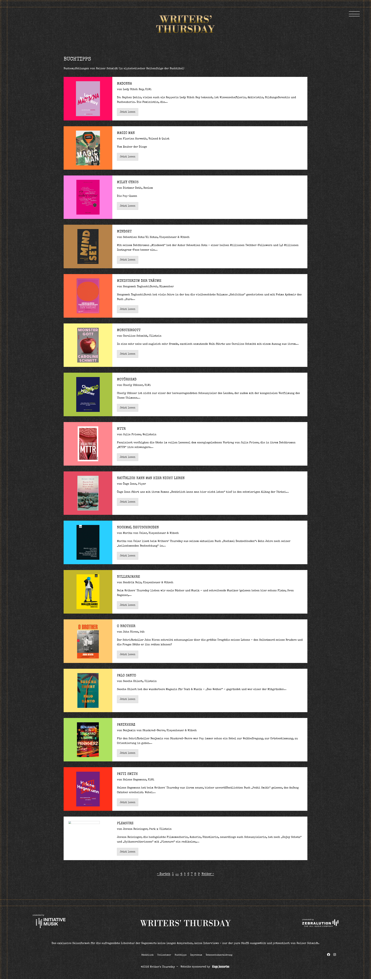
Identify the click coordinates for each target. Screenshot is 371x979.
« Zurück (163, 873)
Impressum (196, 955)
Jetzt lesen (127, 112)
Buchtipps (181, 955)
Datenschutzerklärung (219, 955)
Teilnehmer (164, 955)
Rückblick (147, 955)
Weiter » (207, 873)
